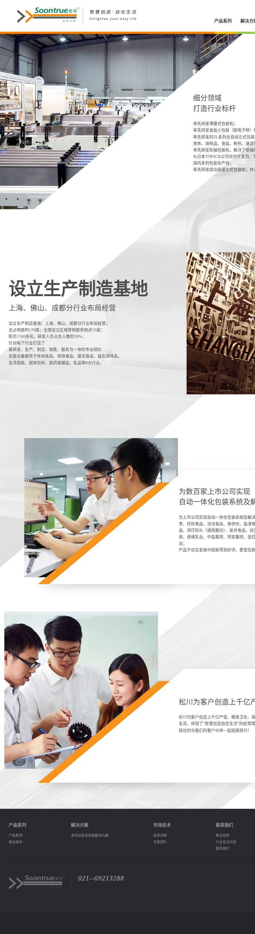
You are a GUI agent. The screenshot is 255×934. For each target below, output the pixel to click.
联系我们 (223, 848)
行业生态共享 (226, 842)
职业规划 (223, 835)
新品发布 (15, 842)
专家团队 (160, 842)
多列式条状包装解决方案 (90, 835)
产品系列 (223, 20)
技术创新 (160, 835)
